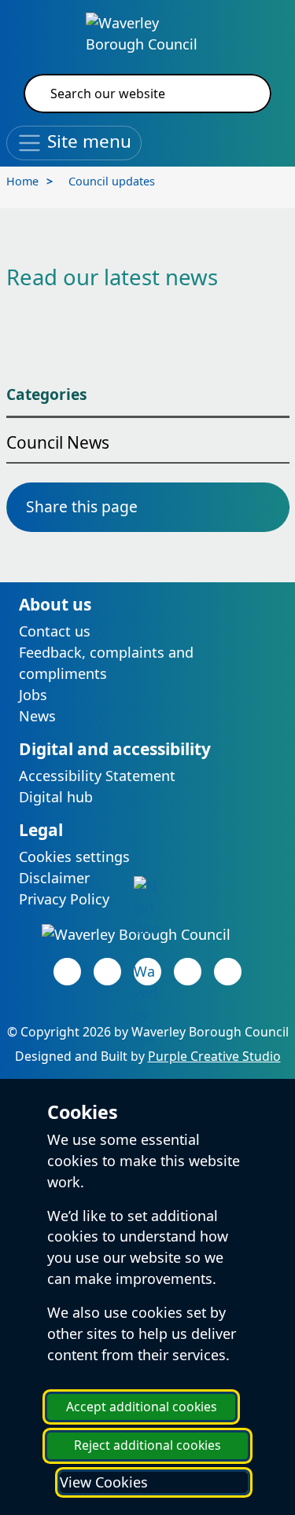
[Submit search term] (240, 93)
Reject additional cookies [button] (147, 1445)
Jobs (33, 694)
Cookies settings (74, 856)
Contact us (54, 631)
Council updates (111, 181)
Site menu (86, 141)
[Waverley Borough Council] (147, 32)
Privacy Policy (64, 899)
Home (22, 181)
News (37, 715)
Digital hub (56, 796)
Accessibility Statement (97, 775)
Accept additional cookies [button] (141, 1406)
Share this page (82, 506)
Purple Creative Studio (214, 1056)
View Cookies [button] (104, 1482)
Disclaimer (54, 877)
